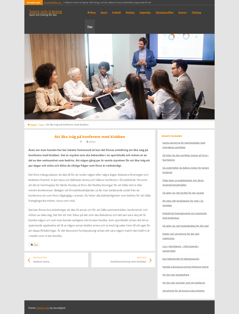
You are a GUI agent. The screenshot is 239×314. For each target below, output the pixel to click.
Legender (145, 12)
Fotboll (116, 12)
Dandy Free (43, 307)
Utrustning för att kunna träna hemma (183, 290)
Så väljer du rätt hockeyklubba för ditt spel (185, 225)
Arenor (182, 12)
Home (33, 124)
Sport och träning (45, 11)
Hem (93, 12)
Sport (104, 12)
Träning (196, 12)
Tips (89, 26)
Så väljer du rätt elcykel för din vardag (183, 192)
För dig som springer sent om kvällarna (183, 282)
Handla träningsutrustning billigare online (185, 266)
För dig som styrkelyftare (175, 274)
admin (92, 141)
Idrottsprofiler (164, 12)
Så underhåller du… (53, 2)
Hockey (130, 12)
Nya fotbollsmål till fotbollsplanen (180, 258)
